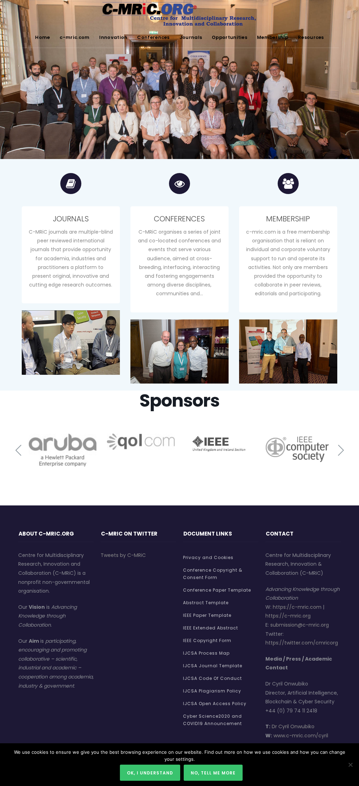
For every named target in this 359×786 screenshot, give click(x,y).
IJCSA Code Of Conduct (212, 678)
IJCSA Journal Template (212, 666)
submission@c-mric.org (299, 624)
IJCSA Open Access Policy (214, 703)
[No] (350, 764)
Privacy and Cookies (208, 557)
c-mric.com (74, 37)
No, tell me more (213, 773)
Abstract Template (206, 603)
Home (42, 37)
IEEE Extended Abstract (210, 628)
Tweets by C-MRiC (123, 555)
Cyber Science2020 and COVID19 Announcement (212, 719)
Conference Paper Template (217, 590)
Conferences (153, 37)
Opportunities (229, 37)
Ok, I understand (150, 773)
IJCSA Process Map (206, 653)
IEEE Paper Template (207, 615)
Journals (191, 37)
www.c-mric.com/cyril (300, 735)
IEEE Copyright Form (207, 640)
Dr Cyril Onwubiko (293, 726)
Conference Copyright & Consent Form (212, 573)
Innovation (113, 37)
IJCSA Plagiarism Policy (212, 691)
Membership (272, 37)
